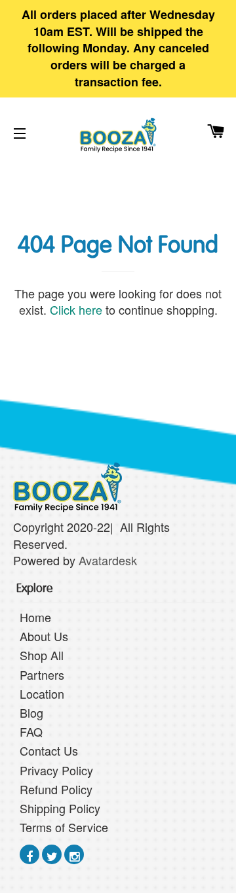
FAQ (31, 731)
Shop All (42, 654)
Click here (76, 309)
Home (35, 616)
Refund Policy (56, 788)
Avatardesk (109, 560)
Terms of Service (64, 826)
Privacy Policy (56, 770)
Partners (42, 674)
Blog (31, 712)
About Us (44, 635)
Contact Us (49, 750)
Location (42, 693)
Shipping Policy (60, 807)
